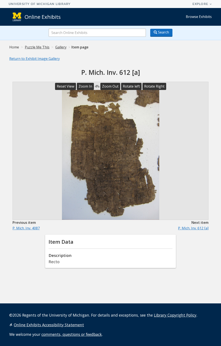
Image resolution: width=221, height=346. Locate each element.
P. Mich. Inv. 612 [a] (193, 228)
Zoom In (85, 86)
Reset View (65, 86)
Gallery (60, 47)
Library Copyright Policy (175, 315)
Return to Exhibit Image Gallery (34, 58)
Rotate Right (154, 86)
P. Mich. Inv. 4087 (26, 228)
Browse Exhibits (199, 16)
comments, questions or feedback (71, 334)
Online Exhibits (43, 16)
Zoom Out (110, 86)
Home (14, 47)
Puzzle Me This (37, 47)
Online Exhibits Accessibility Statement (49, 324)
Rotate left (131, 86)
